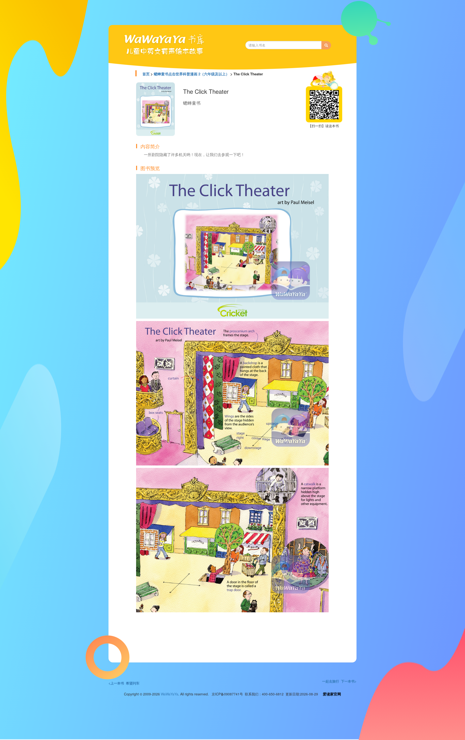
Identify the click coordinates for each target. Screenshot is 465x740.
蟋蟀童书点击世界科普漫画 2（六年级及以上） (191, 74)
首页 (146, 74)
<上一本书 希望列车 (124, 683)
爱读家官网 (332, 694)
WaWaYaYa (169, 694)
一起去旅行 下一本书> (339, 681)
